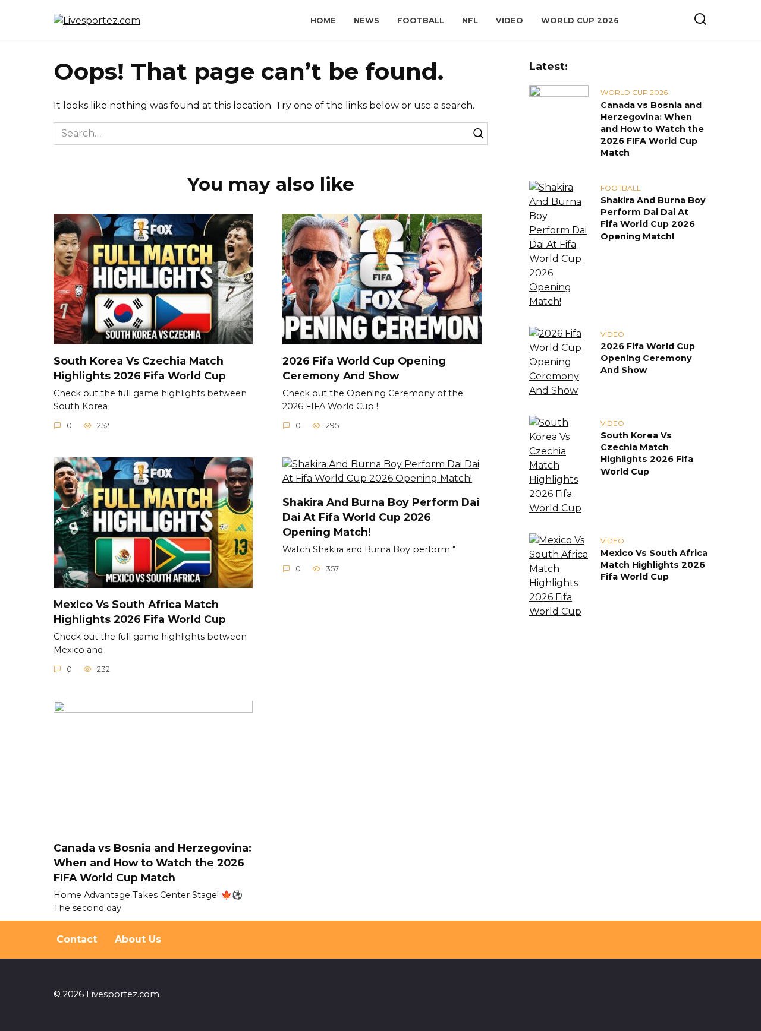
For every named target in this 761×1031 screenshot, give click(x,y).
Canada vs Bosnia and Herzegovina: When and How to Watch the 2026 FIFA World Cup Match (152, 862)
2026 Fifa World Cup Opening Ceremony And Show (364, 368)
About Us (138, 939)
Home (323, 20)
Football (420, 20)
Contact (76, 939)
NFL (470, 20)
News (366, 20)
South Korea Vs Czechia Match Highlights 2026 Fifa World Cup (140, 368)
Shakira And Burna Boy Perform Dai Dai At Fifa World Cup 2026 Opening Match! (380, 516)
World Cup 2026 (580, 20)
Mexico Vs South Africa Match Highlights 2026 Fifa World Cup (140, 611)
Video (509, 20)
